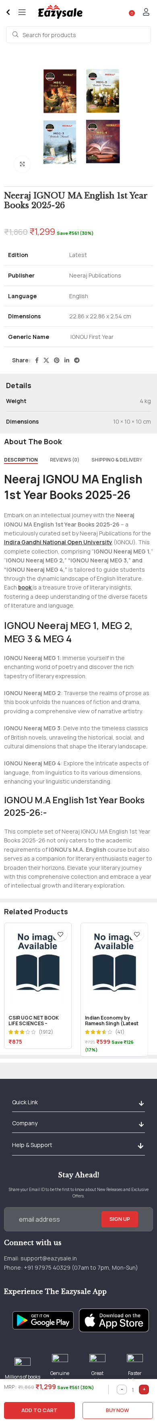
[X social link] (46, 360)
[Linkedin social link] (67, 360)
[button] (141, 1103)
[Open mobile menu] (22, 12)
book (24, 587)
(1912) (46, 1032)
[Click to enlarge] (22, 164)
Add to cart (39, 1410)
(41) (119, 1032)
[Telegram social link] (77, 360)
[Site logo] (59, 11)
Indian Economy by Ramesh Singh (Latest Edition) (111, 1023)
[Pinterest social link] (57, 360)
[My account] (146, 12)
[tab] (21, 460)
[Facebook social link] (37, 360)
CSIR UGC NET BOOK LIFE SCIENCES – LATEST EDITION (33, 1023)
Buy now (117, 1410)
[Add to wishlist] (60, 934)
